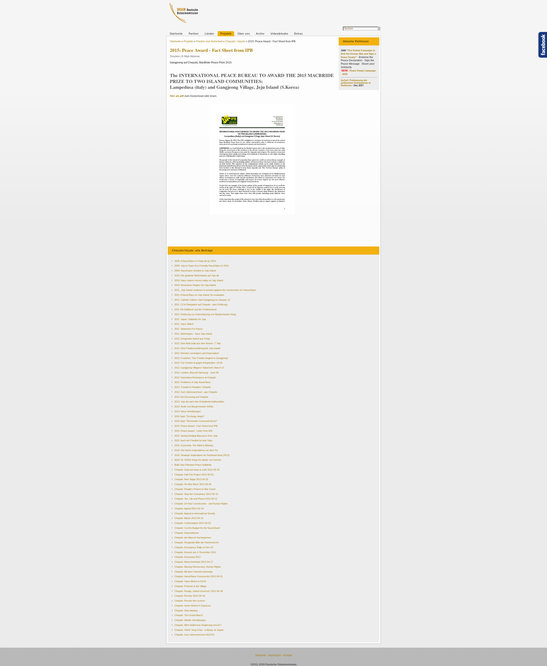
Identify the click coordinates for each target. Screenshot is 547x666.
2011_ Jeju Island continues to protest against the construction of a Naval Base (215, 290)
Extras (298, 33)
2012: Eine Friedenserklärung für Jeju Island (197, 348)
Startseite (176, 33)
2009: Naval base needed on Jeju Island (195, 270)
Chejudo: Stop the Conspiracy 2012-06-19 (196, 494)
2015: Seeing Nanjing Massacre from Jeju (196, 435)
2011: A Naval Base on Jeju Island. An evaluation (199, 295)
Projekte (226, 33)
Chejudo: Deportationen (186, 533)
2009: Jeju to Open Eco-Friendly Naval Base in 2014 (201, 265)
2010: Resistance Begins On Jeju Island (195, 285)
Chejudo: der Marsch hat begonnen (192, 537)
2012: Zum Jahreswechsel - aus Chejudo (195, 392)
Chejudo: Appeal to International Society (194, 513)
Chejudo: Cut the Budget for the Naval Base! (197, 528)
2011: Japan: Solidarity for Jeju (190, 319)
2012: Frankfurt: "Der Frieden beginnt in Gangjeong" (201, 358)
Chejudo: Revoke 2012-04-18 (189, 596)
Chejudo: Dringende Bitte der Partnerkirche (196, 542)
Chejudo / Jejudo (235, 41)
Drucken (175, 56)
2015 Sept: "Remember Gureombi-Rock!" (195, 421)
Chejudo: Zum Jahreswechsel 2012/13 (194, 634)
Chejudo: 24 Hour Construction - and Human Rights (201, 503)
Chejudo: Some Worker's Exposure (192, 605)
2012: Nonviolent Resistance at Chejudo (195, 377)
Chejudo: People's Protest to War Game (195, 489)
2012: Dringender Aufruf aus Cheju (192, 338)
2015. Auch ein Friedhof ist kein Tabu (193, 440)
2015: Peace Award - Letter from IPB (193, 431)
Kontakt (287, 655)
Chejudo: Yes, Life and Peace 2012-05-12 (195, 498)
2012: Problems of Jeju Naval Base (192, 382)
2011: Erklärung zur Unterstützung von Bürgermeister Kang (205, 314)
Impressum (274, 655)
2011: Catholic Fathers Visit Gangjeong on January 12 (202, 300)
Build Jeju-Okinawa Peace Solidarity (193, 464)
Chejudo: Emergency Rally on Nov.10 (193, 547)
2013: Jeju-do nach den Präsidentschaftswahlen (199, 401)
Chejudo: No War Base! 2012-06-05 (192, 484)
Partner (194, 33)
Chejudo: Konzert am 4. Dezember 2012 (195, 552)
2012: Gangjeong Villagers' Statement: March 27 (199, 367)
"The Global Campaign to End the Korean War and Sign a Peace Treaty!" (358, 53)
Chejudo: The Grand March (188, 615)
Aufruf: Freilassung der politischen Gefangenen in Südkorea (356, 83)
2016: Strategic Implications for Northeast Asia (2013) (201, 455)
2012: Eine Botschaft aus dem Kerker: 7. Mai (197, 343)
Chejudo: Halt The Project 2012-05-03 (193, 474)
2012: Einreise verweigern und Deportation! (196, 353)
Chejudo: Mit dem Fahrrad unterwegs (193, 571)
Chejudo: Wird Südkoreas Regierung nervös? (197, 625)
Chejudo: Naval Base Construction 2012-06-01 (198, 576)
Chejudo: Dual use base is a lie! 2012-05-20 (196, 469)
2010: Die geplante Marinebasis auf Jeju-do (196, 275)
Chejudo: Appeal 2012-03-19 (189, 508)
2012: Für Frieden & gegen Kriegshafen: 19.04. (198, 362)
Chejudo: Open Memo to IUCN (190, 581)
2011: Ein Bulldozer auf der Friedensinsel (195, 309)
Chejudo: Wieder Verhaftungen (190, 620)
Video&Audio (279, 33)
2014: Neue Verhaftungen (187, 411)
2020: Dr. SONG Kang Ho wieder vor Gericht (197, 460)
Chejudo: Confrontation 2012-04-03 (192, 523)
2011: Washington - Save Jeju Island (193, 333)
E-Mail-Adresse (191, 56)
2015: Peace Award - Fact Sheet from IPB (196, 426)
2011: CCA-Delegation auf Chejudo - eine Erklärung (200, 304)
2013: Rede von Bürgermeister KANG (193, 406)
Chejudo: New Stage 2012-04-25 (191, 479)
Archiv (260, 33)
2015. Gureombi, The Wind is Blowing (193, 445)
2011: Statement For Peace (188, 329)
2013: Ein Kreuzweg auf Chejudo (191, 397)
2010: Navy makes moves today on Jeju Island (198, 280)
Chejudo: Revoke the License (189, 600)
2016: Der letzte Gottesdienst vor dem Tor (196, 450)
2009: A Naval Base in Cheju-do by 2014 (195, 261)
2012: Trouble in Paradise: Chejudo (192, 387)
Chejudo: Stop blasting (185, 610)
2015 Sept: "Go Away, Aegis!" (189, 416)
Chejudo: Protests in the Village (190, 586)
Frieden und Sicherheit (209, 41)
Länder (209, 33)
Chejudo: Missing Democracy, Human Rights (197, 566)
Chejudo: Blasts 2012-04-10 (188, 518)
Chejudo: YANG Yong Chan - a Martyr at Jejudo (199, 630)
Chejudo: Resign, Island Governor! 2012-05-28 (198, 591)
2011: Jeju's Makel (183, 324)
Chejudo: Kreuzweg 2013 (187, 557)
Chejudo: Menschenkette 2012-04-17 (193, 562)
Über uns (244, 33)
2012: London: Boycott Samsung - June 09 (196, 372)
